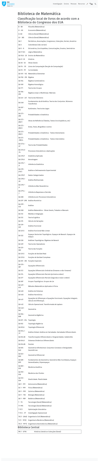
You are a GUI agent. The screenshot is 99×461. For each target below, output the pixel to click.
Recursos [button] (81, 4)
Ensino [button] (66, 4)
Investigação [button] (57, 4)
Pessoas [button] (73, 4)
